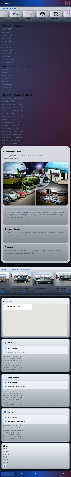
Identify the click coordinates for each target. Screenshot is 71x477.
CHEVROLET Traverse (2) (12, 137)
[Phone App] (4, 465)
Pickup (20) (6, 76)
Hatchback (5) (7, 85)
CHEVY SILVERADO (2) (11, 140)
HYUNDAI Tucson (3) (10, 122)
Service (5, 457)
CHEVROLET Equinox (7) (12, 98)
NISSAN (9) (6, 47)
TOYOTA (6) (7, 56)
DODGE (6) (6, 53)
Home (5, 448)
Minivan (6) (6, 82)
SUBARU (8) (7, 50)
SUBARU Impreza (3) (10, 125)
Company (6, 451)
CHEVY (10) (7, 38)
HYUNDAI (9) (7, 41)
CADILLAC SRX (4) (9, 101)
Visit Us (5, 460)
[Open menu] (67, 3)
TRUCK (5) (6, 88)
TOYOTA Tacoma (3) (10, 128)
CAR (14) (5, 79)
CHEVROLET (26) (9, 29)
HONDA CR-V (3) (9, 119)
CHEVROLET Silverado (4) (12, 107)
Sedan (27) (6, 73)
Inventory (6, 454)
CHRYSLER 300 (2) (10, 143)
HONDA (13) (7, 35)
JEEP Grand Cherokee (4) (12, 110)
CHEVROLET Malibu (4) (11, 104)
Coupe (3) (6, 91)
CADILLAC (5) (7, 62)
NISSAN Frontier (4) (10, 113)
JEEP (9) (5, 44)
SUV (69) (6, 70)
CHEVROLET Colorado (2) (12, 131)
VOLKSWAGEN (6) (9, 59)
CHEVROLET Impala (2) (11, 134)
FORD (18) (6, 32)
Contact (6, 462)
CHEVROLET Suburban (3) (12, 116)
